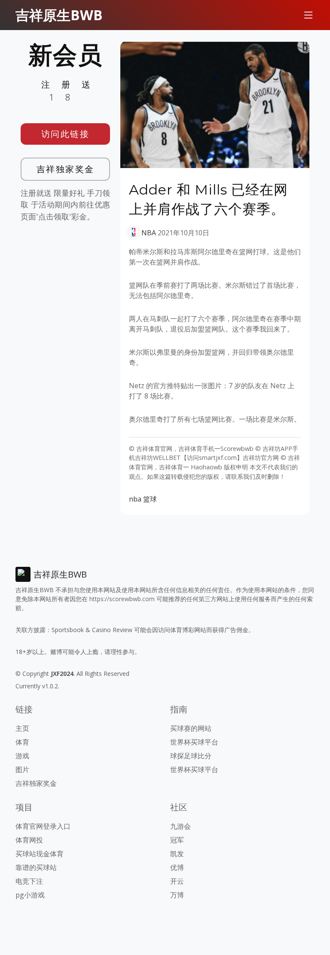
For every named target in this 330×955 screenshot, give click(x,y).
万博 (177, 895)
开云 (177, 881)
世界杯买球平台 (194, 742)
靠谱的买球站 (36, 867)
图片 (22, 769)
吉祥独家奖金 (66, 169)
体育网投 (29, 840)
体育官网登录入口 (42, 826)
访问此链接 (65, 134)
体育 (22, 742)
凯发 (177, 853)
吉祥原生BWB (59, 15)
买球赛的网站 (190, 728)
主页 (22, 728)
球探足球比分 (190, 755)
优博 (177, 867)
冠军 (177, 840)
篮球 (150, 499)
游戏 (22, 755)
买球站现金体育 (39, 853)
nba (135, 499)
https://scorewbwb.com (122, 599)
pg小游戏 (30, 895)
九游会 (180, 826)
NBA (148, 232)
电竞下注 (29, 881)
